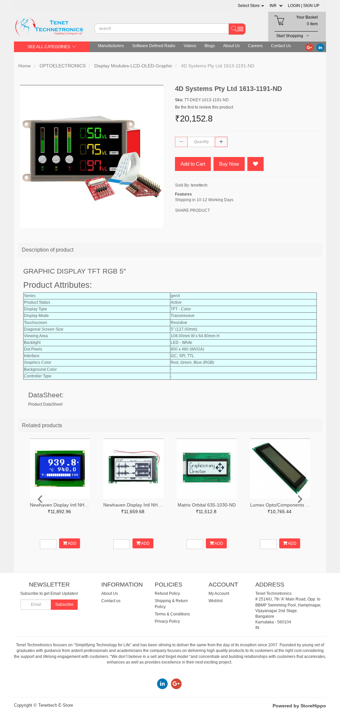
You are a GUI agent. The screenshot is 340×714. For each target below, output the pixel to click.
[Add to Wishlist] (255, 164)
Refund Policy (167, 593)
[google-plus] (309, 47)
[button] (251, 5)
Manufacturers (111, 45)
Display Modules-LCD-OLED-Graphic (133, 65)
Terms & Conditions (172, 614)
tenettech (199, 185)
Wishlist (215, 600)
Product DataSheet (45, 404)
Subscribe (64, 604)
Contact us (111, 600)
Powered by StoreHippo (299, 705)
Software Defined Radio (153, 45)
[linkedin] (320, 47)
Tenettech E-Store (55, 705)
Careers (255, 45)
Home (24, 65)
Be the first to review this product (204, 107)
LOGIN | (295, 5)
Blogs (210, 45)
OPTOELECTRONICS (63, 65)
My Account (219, 593)
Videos (190, 45)
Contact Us (281, 45)
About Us (231, 45)
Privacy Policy (167, 621)
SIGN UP (311, 5)
